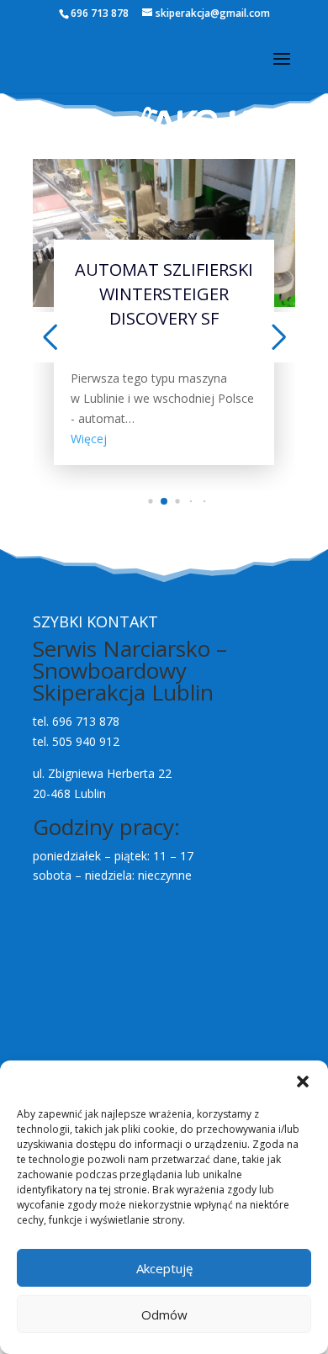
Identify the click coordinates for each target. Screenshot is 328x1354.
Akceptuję (164, 1268)
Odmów (164, 1314)
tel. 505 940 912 (76, 741)
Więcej (89, 439)
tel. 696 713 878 (76, 721)
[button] (302, 1081)
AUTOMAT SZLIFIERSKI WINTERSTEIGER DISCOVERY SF (164, 294)
